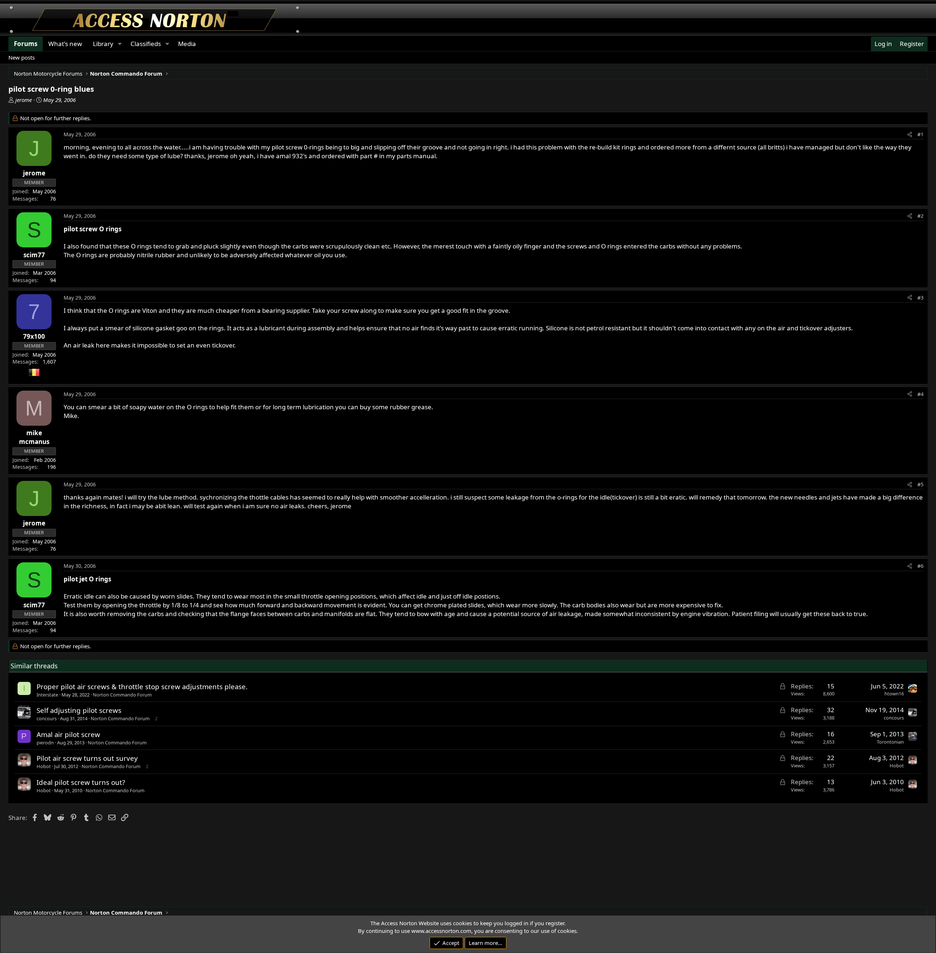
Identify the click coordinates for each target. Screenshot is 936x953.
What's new (65, 43)
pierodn (45, 742)
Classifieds (146, 43)
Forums (25, 43)
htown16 (894, 693)
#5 (920, 484)
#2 (920, 215)
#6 (920, 565)
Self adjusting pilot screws (79, 710)
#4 (920, 394)
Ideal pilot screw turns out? (81, 782)
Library (103, 43)
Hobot (44, 766)
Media (187, 43)
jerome (23, 99)
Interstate (47, 694)
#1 (920, 134)
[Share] (910, 134)
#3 (920, 297)
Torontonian (890, 742)
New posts (21, 57)
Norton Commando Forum (122, 694)
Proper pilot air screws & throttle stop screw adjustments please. (142, 686)
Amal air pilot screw (68, 734)
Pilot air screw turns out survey (87, 758)
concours (47, 718)
